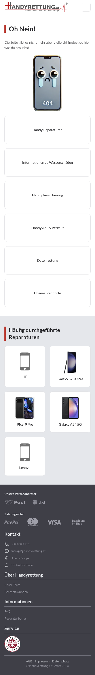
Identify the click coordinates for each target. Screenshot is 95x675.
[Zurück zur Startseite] (36, 7)
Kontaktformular (22, 565)
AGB (29, 661)
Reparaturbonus (15, 618)
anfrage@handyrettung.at (28, 551)
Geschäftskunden (16, 592)
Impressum (42, 661)
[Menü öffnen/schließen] (86, 7)
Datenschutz (60, 661)
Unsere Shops (20, 558)
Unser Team (12, 585)
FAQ (7, 611)
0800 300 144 (20, 544)
